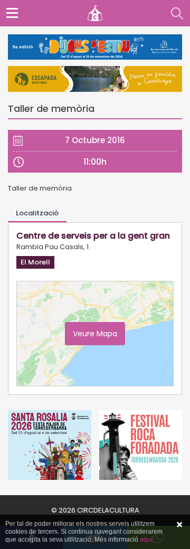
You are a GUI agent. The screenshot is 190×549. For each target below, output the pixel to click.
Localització (37, 213)
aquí (146, 539)
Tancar (179, 524)
